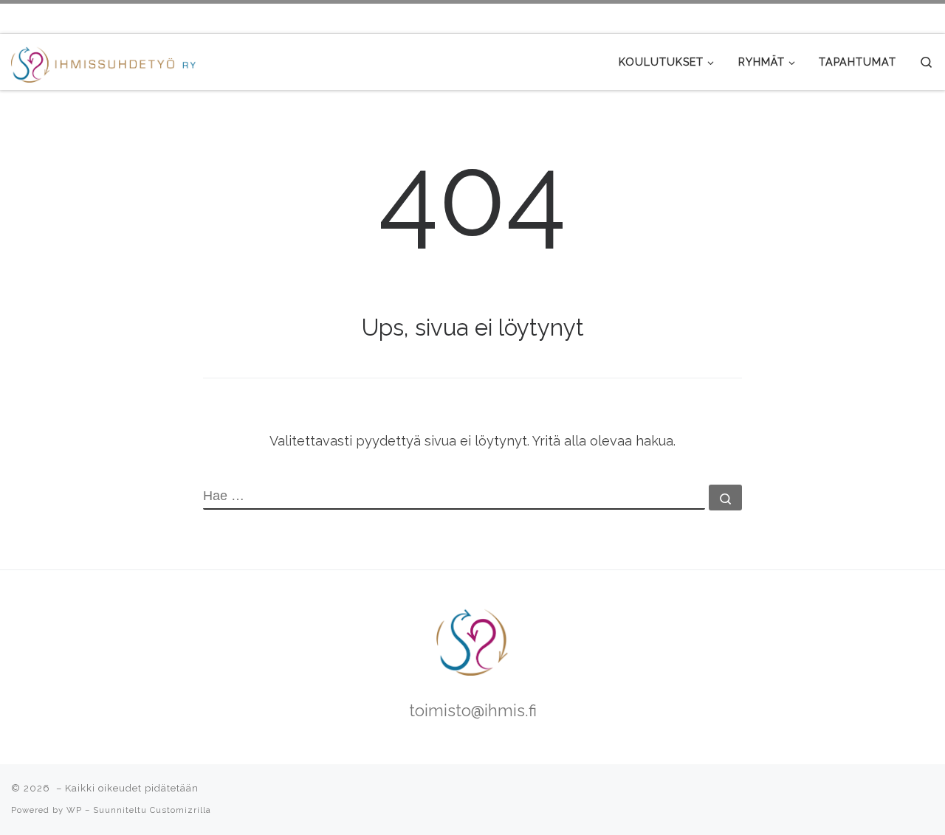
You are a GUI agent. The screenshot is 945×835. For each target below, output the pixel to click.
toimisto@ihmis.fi (473, 710)
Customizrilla (180, 810)
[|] (103, 61)
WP (74, 810)
